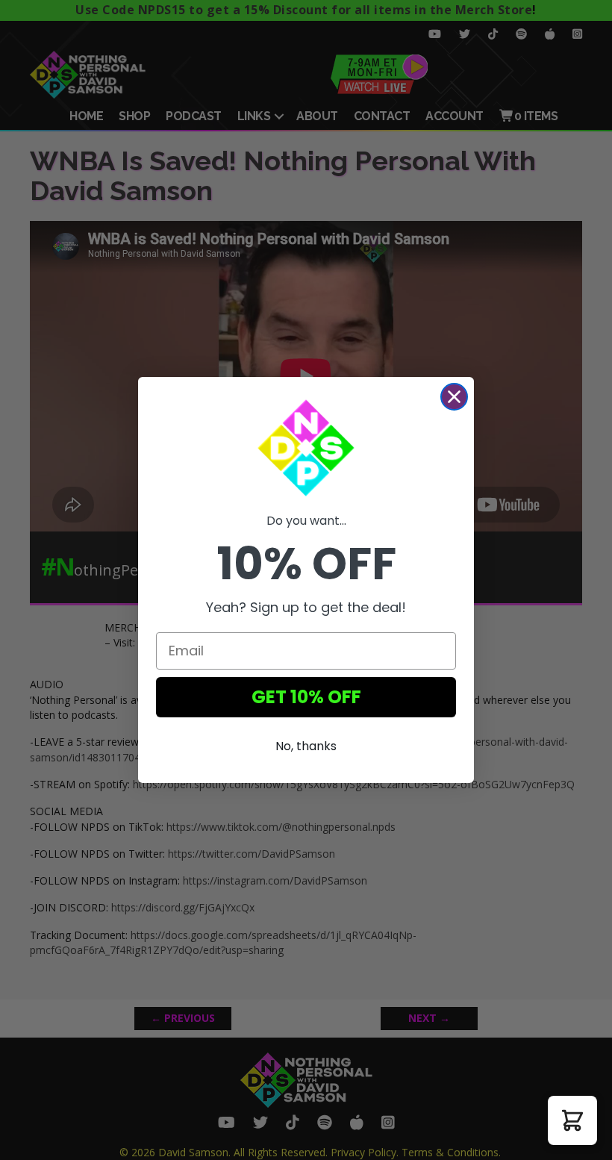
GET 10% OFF (306, 697)
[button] (572, 1120)
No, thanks (306, 746)
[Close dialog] (454, 397)
